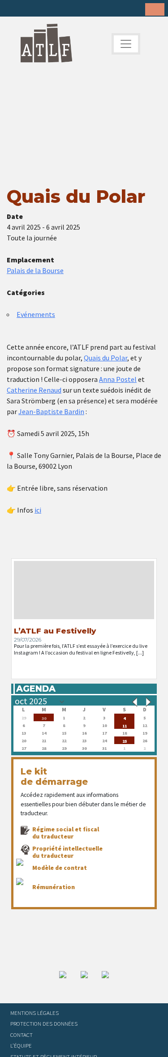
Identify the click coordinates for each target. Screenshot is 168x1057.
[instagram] (55, 8)
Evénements (36, 314)
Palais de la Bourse (35, 270)
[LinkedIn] (41, 8)
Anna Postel (118, 379)
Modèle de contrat (59, 868)
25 (124, 740)
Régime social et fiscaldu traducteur (65, 832)
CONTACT (21, 1034)
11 (124, 725)
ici (37, 509)
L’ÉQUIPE (21, 1045)
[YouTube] (69, 8)
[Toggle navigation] (126, 44)
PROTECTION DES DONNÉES (44, 1023)
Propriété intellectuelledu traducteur (67, 852)
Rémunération (53, 887)
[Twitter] (27, 8)
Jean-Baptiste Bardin (51, 411)
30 (44, 717)
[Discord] (83, 8)
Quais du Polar (105, 357)
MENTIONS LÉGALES (34, 1012)
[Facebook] (13, 8)
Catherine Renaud (34, 389)
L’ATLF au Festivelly (55, 630)
